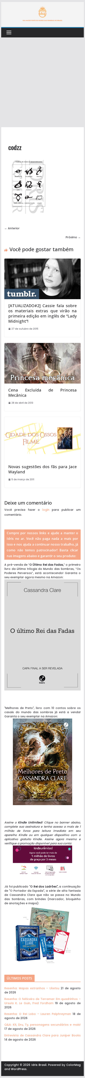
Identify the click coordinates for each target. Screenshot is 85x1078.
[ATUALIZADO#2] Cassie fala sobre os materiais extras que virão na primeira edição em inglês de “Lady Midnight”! (42, 313)
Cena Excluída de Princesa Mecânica (42, 392)
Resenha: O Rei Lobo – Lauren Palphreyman (37, 1014)
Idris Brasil (38, 1065)
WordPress (18, 1069)
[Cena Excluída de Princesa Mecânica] (42, 345)
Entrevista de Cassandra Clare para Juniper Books (42, 1035)
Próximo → (73, 237)
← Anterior (12, 228)
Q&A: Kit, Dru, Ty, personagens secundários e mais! (42, 1025)
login (45, 510)
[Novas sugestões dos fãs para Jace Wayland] (42, 419)
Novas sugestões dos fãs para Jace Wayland (42, 469)
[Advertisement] (42, 82)
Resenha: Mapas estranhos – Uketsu (31, 988)
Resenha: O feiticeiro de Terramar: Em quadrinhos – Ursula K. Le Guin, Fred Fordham (42, 1001)
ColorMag (73, 1065)
